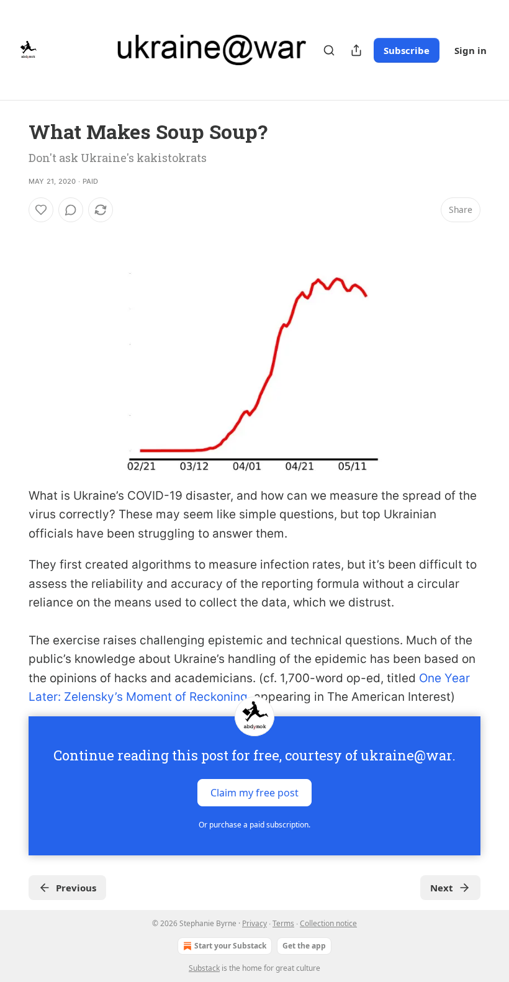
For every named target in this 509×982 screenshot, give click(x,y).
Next (441, 887)
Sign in (470, 50)
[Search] (329, 50)
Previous (76, 887)
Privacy (254, 923)
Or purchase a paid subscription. (254, 824)
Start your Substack (230, 945)
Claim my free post (254, 793)
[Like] (41, 209)
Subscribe (407, 50)
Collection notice (328, 923)
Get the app (304, 945)
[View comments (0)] (70, 209)
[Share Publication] (356, 50)
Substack (204, 968)
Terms (283, 923)
